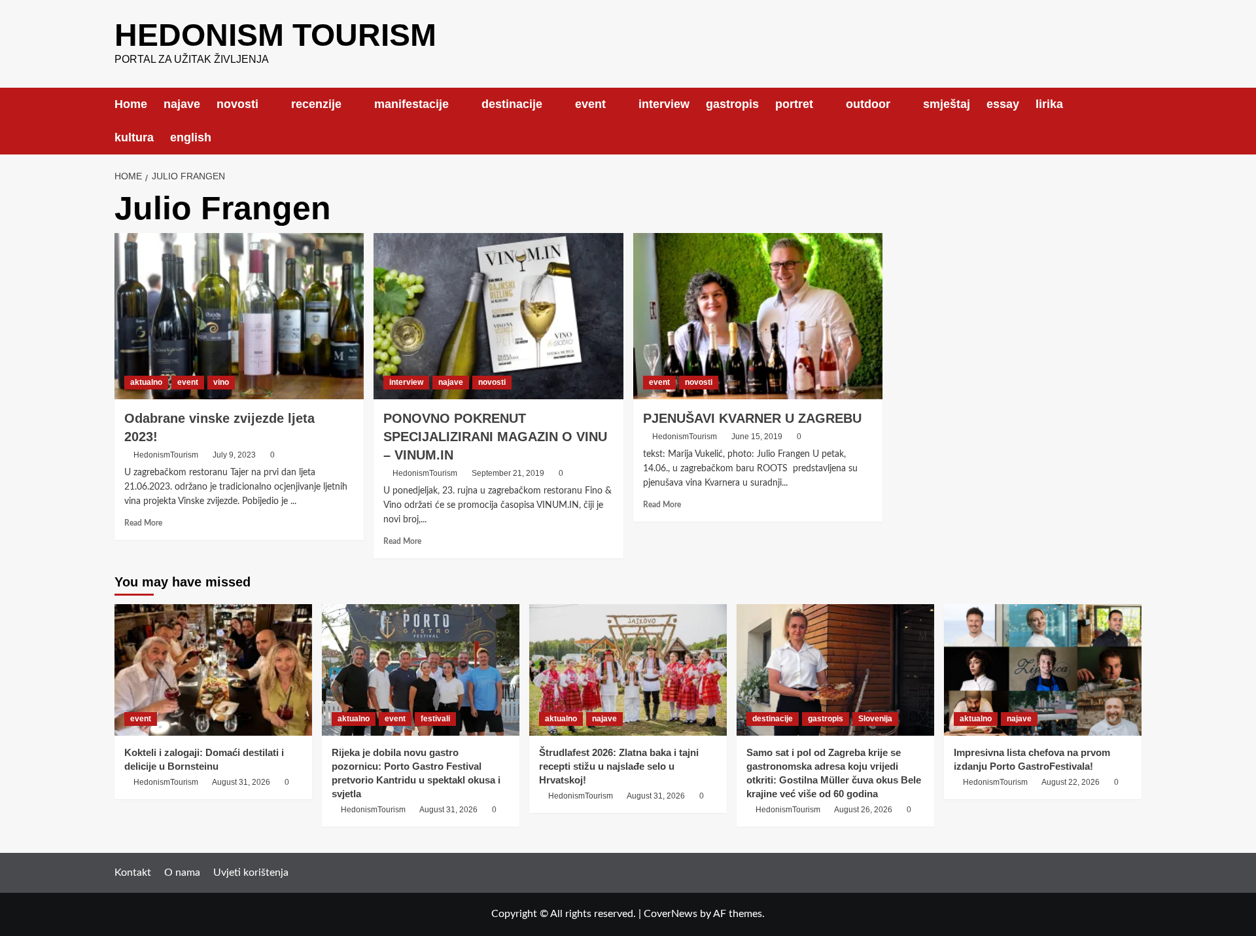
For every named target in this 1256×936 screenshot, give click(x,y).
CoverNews (670, 914)
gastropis (732, 104)
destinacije (511, 104)
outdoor (868, 104)
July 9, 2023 (234, 454)
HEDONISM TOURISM (275, 35)
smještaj (946, 104)
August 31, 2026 (241, 782)
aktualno (146, 382)
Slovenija (875, 718)
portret (794, 104)
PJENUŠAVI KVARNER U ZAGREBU (752, 418)
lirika (1049, 104)
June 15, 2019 (756, 436)
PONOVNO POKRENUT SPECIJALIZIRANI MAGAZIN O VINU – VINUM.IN (495, 436)
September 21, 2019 (508, 473)
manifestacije (411, 104)
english (190, 137)
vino (221, 382)
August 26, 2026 (863, 809)
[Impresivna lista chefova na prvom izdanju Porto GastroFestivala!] (1043, 670)
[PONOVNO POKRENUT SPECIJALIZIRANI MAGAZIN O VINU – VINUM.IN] (498, 316)
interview (663, 104)
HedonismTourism (165, 454)
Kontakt (132, 872)
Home (130, 104)
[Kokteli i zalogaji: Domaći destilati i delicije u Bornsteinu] (213, 670)
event (590, 104)
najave (182, 104)
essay (1002, 104)
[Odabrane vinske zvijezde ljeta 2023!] (239, 316)
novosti (237, 104)
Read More (143, 523)
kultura (134, 137)
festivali (435, 718)
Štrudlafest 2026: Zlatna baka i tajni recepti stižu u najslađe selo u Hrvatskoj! (619, 766)
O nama (182, 872)
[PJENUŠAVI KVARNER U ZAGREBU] (757, 316)
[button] (1133, 120)
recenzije (316, 104)
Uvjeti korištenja (250, 872)
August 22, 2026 (1070, 782)
